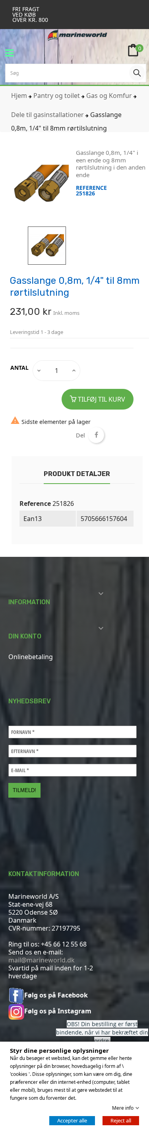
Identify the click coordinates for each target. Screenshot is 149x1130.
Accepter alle (72, 1120)
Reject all (120, 1120)
